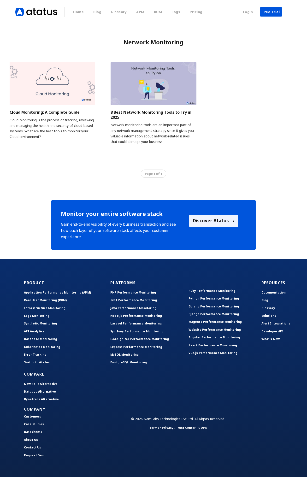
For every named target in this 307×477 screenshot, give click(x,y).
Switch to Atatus (37, 362)
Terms (154, 428)
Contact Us (32, 447)
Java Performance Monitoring (133, 308)
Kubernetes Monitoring (42, 347)
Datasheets (33, 432)
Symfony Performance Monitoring (136, 331)
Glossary (119, 12)
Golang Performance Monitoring (214, 306)
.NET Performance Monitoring (133, 300)
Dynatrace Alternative (41, 399)
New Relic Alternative (41, 384)
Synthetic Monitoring (40, 323)
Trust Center (186, 428)
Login (248, 12)
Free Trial (271, 12)
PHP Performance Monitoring (133, 292)
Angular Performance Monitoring (214, 337)
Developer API (272, 331)
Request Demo (35, 455)
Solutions (268, 316)
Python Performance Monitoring (214, 298)
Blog (97, 12)
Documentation (273, 292)
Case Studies (34, 424)
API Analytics (34, 331)
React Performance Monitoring (213, 345)
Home (78, 12)
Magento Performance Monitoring (215, 322)
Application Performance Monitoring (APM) (57, 292)
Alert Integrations (275, 323)
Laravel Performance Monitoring (136, 323)
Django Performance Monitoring (214, 314)
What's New (270, 339)
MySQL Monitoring (124, 355)
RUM (158, 12)
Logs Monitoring (36, 316)
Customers (32, 416)
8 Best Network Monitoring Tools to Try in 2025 (151, 115)
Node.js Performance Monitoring (136, 316)
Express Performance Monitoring (136, 347)
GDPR (202, 428)
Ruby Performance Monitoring (212, 291)
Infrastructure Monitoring (44, 308)
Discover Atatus (211, 221)
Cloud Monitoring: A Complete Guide (45, 112)
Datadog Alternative (40, 391)
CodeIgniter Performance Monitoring (139, 339)
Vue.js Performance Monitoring (213, 353)
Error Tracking (35, 355)
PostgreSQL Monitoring (128, 362)
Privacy (167, 428)
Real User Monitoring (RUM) (45, 300)
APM (140, 12)
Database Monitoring (40, 339)
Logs (175, 12)
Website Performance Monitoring (215, 330)
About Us (31, 440)
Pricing (196, 12)
